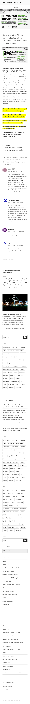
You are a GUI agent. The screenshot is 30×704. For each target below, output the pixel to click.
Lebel (22, 369)
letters (10, 372)
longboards (20, 147)
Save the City (15, 381)
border (23, 347)
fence (5, 363)
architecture (6, 347)
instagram (15, 366)
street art (11, 384)
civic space (11, 351)
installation (23, 366)
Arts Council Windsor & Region (11, 568)
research (18, 378)
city (4, 351)
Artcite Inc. (5, 564)
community (6, 354)
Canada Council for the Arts (10, 574)
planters (12, 375)
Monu (4, 588)
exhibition (20, 360)
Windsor (11, 387)
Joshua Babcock (13, 200)
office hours (22, 372)
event (13, 360)
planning (5, 375)
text (17, 384)
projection (20, 375)
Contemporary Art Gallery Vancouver (12, 578)
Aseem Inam (6, 423)
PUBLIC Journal (6, 598)
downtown (6, 360)
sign (22, 381)
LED (4, 372)
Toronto (23, 384)
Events (7, 145)
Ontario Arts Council (8, 591)
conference (15, 354)
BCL (17, 347)
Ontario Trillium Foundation (9, 594)
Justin (4, 405)
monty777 (11, 169)
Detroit (12, 357)
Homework (6, 366)
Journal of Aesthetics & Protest (11, 584)
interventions (7, 369)
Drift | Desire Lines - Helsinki (10, 428)
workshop (19, 150)
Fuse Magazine (6, 581)
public (12, 378)
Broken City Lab (12, 2)
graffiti (11, 363)
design (5, 357)
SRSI (4, 384)
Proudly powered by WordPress (11, 700)
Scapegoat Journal (7, 601)
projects (5, 378)
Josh (14, 32)
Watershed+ (6, 604)
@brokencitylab (8, 328)
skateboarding (15, 149)
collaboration (19, 351)
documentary (19, 357)
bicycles (8, 147)
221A (4, 561)
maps (15, 372)
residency (6, 381)
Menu (16, 7)
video (5, 387)
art (13, 347)
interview (15, 369)
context (23, 354)
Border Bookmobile (8, 571)
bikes (14, 147)
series (7, 149)
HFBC (16, 363)
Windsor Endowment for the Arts (11, 608)
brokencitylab (20, 328)
